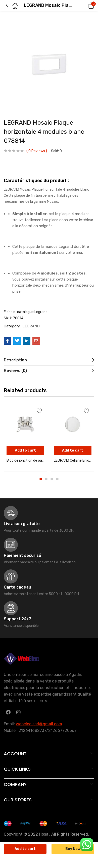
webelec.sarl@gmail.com (39, 724)
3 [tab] (52, 479)
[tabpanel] (25, 437)
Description (15, 360)
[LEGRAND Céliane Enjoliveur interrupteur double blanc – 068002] (72, 424)
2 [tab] (46, 479)
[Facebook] (8, 712)
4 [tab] (57, 479)
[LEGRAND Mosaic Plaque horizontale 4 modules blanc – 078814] (7, 341)
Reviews (36, 151)
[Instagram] (18, 712)
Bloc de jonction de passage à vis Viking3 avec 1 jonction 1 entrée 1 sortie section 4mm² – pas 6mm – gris (25, 460)
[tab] (49, 360)
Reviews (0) (15, 370)
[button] (84, 5)
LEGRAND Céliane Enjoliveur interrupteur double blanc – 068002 (72, 460)
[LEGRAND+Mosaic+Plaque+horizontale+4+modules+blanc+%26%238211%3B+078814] (17, 341)
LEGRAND (31, 326)
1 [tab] (40, 479)
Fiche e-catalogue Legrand (25, 312)
